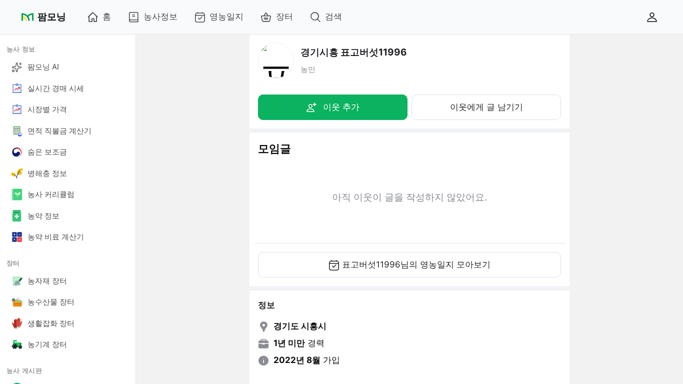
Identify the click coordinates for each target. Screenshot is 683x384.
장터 (284, 17)
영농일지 (227, 17)
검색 (333, 17)
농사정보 (161, 17)
